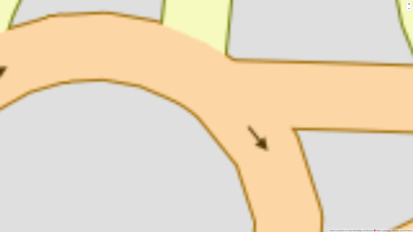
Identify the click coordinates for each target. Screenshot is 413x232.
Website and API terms (402, 230)
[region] (206, 116)
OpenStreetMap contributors (360, 230)
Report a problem (337, 230)
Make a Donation (383, 230)
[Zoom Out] (409, 8)
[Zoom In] (409, 4)
